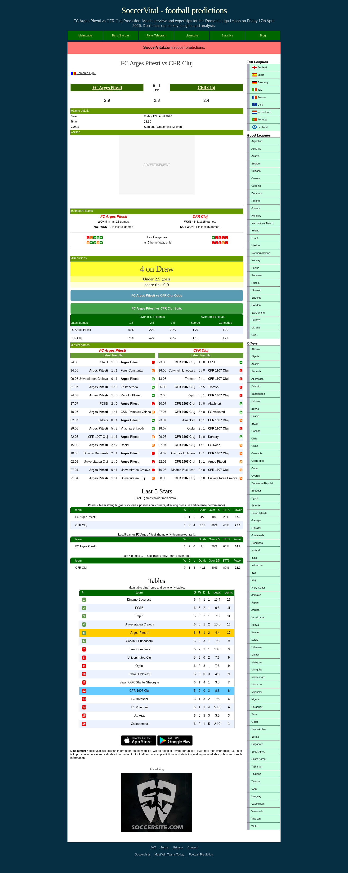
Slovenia (256, 297)
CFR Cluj (206, 87)
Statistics (227, 35)
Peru (254, 714)
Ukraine (255, 327)
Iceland (255, 550)
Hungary (256, 215)
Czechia (256, 185)
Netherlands (264, 112)
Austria (255, 156)
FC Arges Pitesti (107, 87)
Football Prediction (201, 854)
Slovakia (256, 290)
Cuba (254, 468)
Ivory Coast (258, 587)
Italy (259, 89)
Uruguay (256, 796)
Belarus (255, 401)
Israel (254, 238)
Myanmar (256, 692)
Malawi (255, 654)
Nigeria (255, 699)
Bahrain (255, 386)
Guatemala (257, 535)
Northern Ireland (260, 253)
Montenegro (258, 677)
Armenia (256, 371)
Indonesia (257, 565)
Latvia (254, 639)
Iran (253, 572)
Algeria (255, 356)
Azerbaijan (257, 378)
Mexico (255, 245)
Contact (192, 847)
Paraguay (257, 706)
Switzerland (258, 312)
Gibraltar (256, 528)
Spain (260, 74)
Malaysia (256, 662)
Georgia (256, 520)
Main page (85, 35)
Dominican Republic (262, 483)
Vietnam (256, 818)
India (254, 557)
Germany (262, 82)
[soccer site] (156, 831)
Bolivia (255, 408)
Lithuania (256, 647)
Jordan (255, 609)
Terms (165, 847)
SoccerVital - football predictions (174, 10)
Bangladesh (258, 393)
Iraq (253, 580)
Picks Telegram (156, 35)
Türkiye (255, 320)
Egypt (254, 498)
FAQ (153, 847)
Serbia (255, 736)
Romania (256, 275)
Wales (255, 826)
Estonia (255, 505)
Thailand (256, 773)
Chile (254, 438)
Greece (255, 208)
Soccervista (142, 854)
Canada (255, 431)
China (254, 445)
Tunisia (255, 781)
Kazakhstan (258, 617)
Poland (255, 267)
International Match (262, 223)
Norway (255, 260)
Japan (255, 602)
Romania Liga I (86, 73)
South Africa (258, 751)
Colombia (256, 453)
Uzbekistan (257, 803)
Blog (263, 35)
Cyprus (255, 475)
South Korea (258, 759)
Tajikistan (256, 766)
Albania (255, 349)
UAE (254, 788)
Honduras (257, 542)
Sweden (256, 305)
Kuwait (255, 632)
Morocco (256, 684)
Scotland (262, 127)
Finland (255, 200)
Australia (256, 148)
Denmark (256, 193)
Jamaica (256, 595)
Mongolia (256, 669)
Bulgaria (256, 170)
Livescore (192, 35)
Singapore (257, 744)
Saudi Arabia (258, 729)
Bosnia (255, 416)
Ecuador (256, 490)
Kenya (255, 624)
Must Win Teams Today (169, 854)
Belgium (255, 163)
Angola (255, 364)
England (262, 67)
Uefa (260, 104)
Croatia (255, 178)
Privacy (178, 847)
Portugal (262, 119)
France (261, 97)
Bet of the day (120, 35)
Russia (255, 282)
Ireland (255, 230)
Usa (253, 334)
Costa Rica (257, 460)
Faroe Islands (259, 513)
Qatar (254, 721)
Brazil (254, 423)
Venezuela (257, 811)
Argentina (256, 141)
